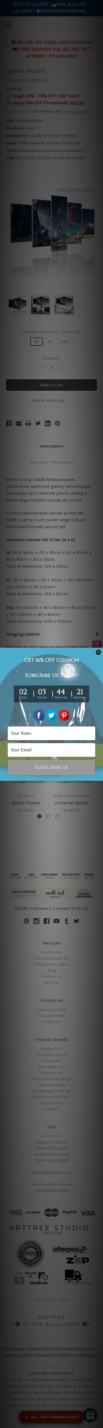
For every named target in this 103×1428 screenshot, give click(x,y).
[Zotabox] (99, 775)
